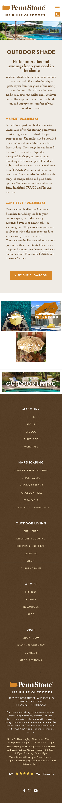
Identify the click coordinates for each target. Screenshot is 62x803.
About (31, 584)
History (31, 592)
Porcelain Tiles (31, 493)
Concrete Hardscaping (31, 470)
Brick (31, 417)
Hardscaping (31, 462)
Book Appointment (31, 645)
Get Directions (31, 660)
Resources (31, 607)
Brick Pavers (31, 478)
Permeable (31, 500)
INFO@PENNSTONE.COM (31, 705)
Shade (31, 561)
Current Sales (31, 568)
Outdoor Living (31, 523)
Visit (31, 630)
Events (31, 599)
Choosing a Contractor (31, 507)
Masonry (31, 409)
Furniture (31, 531)
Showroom (31, 638)
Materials (31, 446)
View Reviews (45, 774)
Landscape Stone (31, 485)
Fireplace (31, 439)
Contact (31, 653)
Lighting (31, 553)
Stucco (31, 432)
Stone (31, 424)
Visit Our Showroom (31, 275)
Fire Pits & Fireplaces (31, 546)
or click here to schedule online (40, 730)
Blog (31, 614)
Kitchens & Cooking (31, 538)
